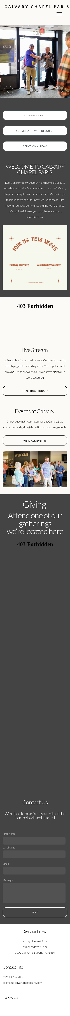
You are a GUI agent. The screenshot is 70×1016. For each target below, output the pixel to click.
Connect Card (35, 115)
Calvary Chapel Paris (37, 6)
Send (35, 912)
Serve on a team (35, 146)
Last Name (9, 847)
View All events (35, 440)
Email (6, 863)
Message (8, 880)
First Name (9, 833)
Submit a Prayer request (35, 131)
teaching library (35, 391)
